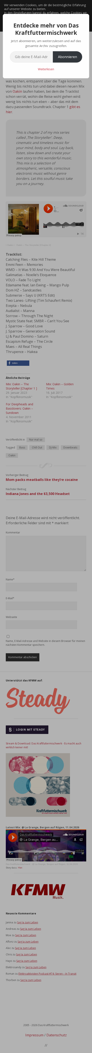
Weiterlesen (46, 69)
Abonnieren (67, 56)
